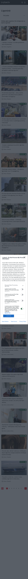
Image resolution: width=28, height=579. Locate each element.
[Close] (24, 257)
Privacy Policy (22, 321)
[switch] (22, 289)
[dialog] (14, 289)
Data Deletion (5, 321)
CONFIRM (8, 315)
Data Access (14, 321)
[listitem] (14, 286)
